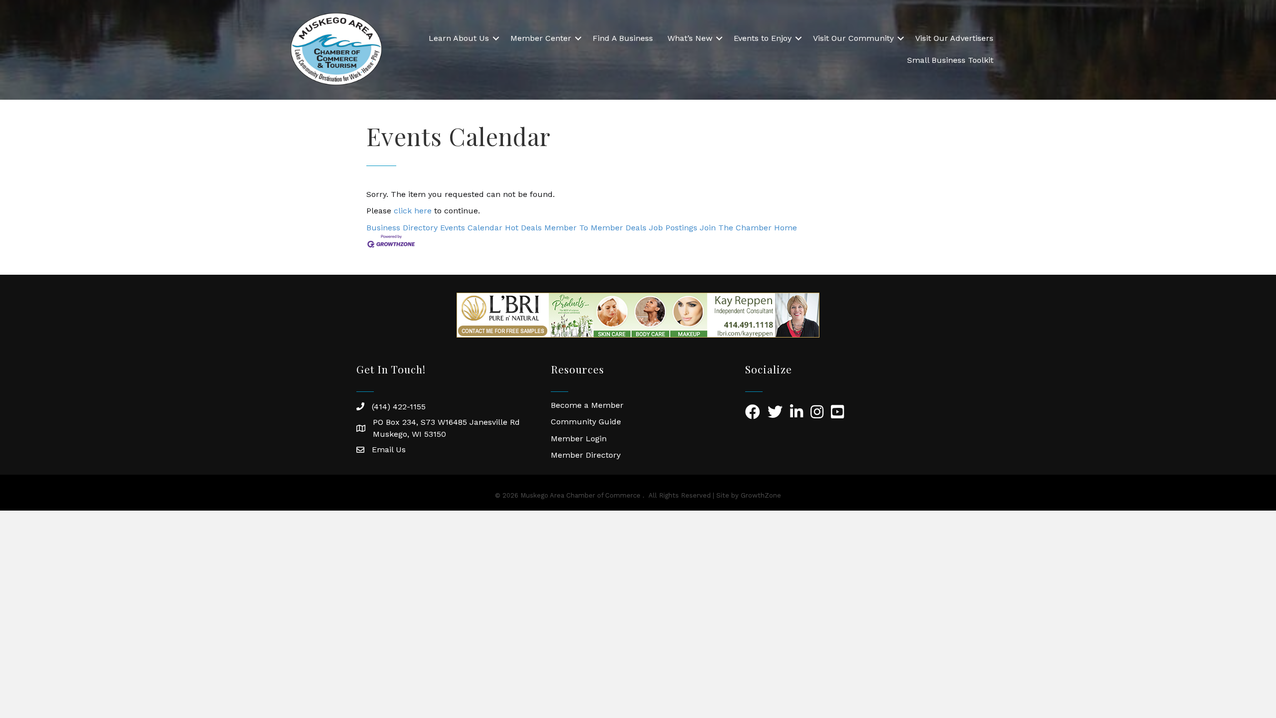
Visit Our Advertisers (954, 38)
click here (413, 210)
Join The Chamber (736, 227)
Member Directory (586, 455)
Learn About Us (459, 38)
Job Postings (673, 227)
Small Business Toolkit (950, 60)
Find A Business (623, 38)
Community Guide (586, 421)
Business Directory (402, 227)
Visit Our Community (853, 38)
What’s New (689, 38)
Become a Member (587, 405)
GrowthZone (761, 495)
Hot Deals (523, 227)
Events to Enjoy (763, 38)
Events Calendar (471, 227)
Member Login (579, 438)
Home (785, 227)
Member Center (540, 38)
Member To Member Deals (595, 227)
